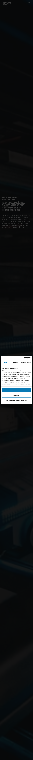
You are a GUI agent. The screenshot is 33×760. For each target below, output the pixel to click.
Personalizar (15, 395)
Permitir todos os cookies (16, 390)
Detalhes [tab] (15, 362)
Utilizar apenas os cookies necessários (16, 400)
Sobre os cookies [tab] (26, 362)
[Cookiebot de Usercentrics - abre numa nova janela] (24, 358)
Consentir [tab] (5, 362)
